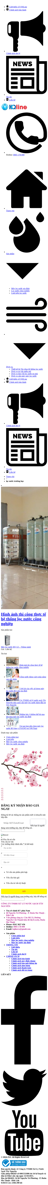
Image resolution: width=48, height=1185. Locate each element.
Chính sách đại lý (18, 954)
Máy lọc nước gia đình (20, 288)
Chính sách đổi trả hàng (21, 970)
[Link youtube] (24, 1155)
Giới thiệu (15, 947)
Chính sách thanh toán (21, 968)
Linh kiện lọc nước (19, 293)
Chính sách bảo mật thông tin (24, 963)
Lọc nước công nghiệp (20, 291)
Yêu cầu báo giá (12, 878)
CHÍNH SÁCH (12, 956)
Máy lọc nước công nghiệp (22, 940)
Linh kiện (15, 938)
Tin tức (14, 949)
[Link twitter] (24, 1109)
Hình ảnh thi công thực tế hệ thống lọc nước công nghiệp (23, 619)
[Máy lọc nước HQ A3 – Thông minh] (24, 639)
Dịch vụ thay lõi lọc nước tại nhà (24, 374)
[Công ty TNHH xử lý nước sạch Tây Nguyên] (14, 110)
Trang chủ (10, 476)
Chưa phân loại (18, 936)
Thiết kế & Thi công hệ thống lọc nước (27, 369)
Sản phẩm (10, 254)
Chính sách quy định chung (23, 961)
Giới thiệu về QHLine (18, 7)
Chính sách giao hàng (20, 965)
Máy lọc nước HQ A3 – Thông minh (16, 647)
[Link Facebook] (24, 1064)
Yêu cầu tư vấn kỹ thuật (16, 883)
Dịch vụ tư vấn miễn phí (21, 371)
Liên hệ (12, 100)
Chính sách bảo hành (17, 10)
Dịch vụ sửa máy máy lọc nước (24, 376)
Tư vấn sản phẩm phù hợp (16, 872)
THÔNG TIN (12, 945)
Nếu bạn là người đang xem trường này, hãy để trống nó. (22, 826)
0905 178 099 (18, 155)
